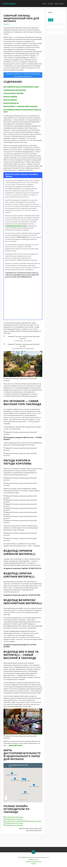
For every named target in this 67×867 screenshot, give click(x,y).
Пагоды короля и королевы (13, 93)
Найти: (50, 12)
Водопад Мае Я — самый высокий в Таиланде (20, 106)
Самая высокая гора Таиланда (15, 90)
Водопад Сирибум (10, 96)
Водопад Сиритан (10, 100)
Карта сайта (59, 3)
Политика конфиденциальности (33, 861)
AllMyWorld (9, 3)
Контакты (33, 863)
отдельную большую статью (15, 226)
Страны (50, 3)
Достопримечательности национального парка (21, 87)
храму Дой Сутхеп (15, 745)
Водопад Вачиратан (11, 103)
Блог (44, 3)
